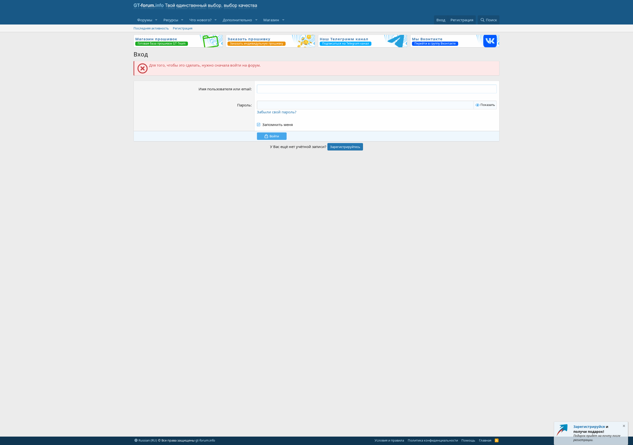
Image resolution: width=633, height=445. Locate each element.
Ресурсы (170, 19)
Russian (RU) (147, 440)
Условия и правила (389, 440)
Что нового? (200, 19)
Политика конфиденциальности (433, 440)
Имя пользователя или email (225, 88)
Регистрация (182, 28)
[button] (156, 20)
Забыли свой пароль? (276, 111)
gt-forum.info (205, 440)
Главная (485, 440)
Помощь (468, 440)
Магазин (271, 19)
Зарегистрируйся (589, 426)
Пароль (244, 104)
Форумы (144, 19)
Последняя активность (151, 28)
